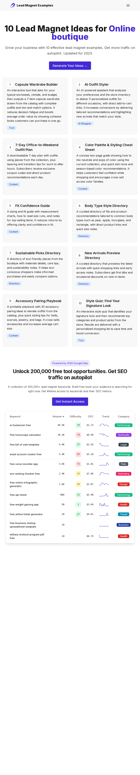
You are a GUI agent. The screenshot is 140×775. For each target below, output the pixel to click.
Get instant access (70, 401)
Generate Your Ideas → (70, 65)
